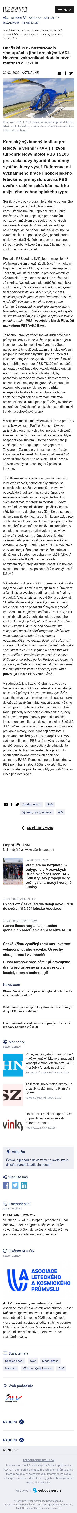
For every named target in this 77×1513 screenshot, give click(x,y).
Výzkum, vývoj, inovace (36, 812)
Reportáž (18, 17)
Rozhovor (11, 22)
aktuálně (57, 30)
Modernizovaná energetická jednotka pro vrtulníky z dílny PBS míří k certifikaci (38, 1009)
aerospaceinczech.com (38, 1460)
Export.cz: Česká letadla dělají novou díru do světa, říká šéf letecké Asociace (38, 906)
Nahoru (10, 1422)
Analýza (35, 17)
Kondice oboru (31, 34)
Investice (10, 1368)
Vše (5, 17)
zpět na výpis (40, 827)
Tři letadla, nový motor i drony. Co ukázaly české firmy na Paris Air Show (49, 1088)
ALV (15, 38)
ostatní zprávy (12, 1046)
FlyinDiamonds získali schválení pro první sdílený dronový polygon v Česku (36, 1024)
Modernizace (50, 1360)
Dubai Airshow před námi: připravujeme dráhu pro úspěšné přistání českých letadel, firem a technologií (36, 967)
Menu (67, 9)
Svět (43, 34)
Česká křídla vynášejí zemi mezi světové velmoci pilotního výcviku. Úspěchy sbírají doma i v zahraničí (37, 949)
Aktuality (51, 17)
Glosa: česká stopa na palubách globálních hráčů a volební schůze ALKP (37, 928)
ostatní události (12, 1208)
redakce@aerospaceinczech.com (43, 1508)
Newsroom (30, 22)
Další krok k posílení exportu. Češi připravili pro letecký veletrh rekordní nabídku (49, 1118)
